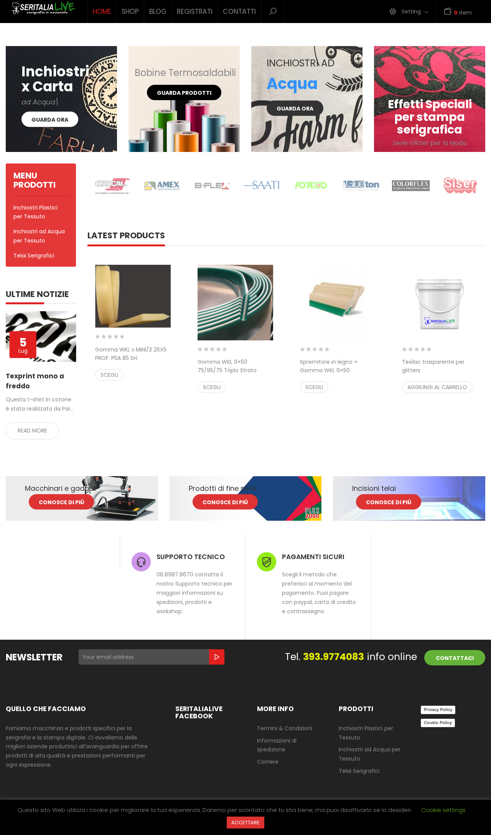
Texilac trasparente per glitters (433, 370)
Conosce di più (61, 502)
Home (102, 11)
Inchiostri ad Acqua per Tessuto (39, 236)
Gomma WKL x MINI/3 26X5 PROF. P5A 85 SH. (130, 358)
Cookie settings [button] (443, 810)
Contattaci (455, 658)
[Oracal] (112, 186)
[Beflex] (212, 186)
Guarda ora (49, 120)
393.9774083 (333, 656)
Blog (157, 11)
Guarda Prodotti (184, 93)
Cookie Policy (438, 722)
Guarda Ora (295, 108)
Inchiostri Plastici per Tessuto (35, 212)
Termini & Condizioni (284, 728)
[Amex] (162, 186)
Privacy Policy (438, 709)
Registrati (195, 11)
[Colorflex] (411, 186)
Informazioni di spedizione (277, 745)
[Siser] (460, 186)
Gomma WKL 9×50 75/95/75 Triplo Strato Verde (235, 374)
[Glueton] (361, 186)
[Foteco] (311, 186)
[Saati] (262, 186)
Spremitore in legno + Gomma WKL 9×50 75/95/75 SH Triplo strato (338, 374)
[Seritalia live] (41, 8)
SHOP (130, 11)
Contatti (239, 11)
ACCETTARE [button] (245, 822)
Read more (32, 430)
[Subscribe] (216, 657)
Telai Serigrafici (33, 255)
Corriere (267, 762)
